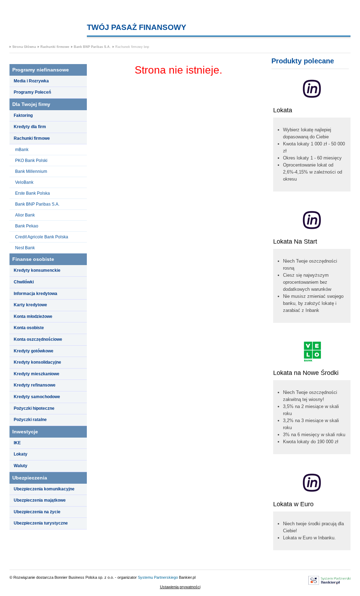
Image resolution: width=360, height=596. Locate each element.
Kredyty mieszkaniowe (36, 373)
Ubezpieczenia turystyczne (41, 523)
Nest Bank (25, 247)
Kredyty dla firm (30, 126)
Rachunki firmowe (54, 47)
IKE (17, 442)
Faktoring (23, 115)
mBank (21, 149)
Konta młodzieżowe (33, 316)
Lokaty (20, 454)
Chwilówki (24, 282)
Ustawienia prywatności (180, 587)
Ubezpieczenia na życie (37, 511)
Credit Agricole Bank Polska (41, 236)
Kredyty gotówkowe (33, 351)
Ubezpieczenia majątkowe (40, 500)
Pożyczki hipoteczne (34, 408)
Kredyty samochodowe (37, 396)
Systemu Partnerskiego (158, 577)
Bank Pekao (26, 226)
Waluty (20, 465)
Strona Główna (24, 47)
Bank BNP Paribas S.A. (92, 47)
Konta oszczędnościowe (38, 339)
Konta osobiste (29, 327)
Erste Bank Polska (32, 193)
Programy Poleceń (32, 92)
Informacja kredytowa (35, 293)
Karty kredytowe (30, 304)
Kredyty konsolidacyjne (37, 362)
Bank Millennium (31, 171)
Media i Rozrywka (31, 81)
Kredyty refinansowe (35, 385)
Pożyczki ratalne (30, 419)
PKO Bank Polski (31, 160)
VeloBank (24, 182)
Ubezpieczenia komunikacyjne (44, 489)
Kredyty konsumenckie (37, 270)
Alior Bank (25, 215)
